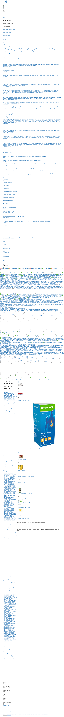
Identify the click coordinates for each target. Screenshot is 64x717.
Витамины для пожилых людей (8, 65)
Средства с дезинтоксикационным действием (13, 116)
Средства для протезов (53, 173)
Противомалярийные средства (56, 97)
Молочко (6, 219)
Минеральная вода (6, 30)
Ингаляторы (5, 228)
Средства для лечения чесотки (19, 133)
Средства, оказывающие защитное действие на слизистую (39, 379)
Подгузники (4, 208)
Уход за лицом (5, 169)
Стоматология (5, 111)
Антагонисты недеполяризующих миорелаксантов (24, 84)
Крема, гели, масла (20, 216)
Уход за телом (5, 161)
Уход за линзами (21, 58)
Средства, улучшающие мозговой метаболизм (10, 99)
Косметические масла (21, 163)
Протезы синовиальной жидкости (37, 130)
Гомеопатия (5, 54)
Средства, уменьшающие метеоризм (24, 48)
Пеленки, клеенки (27, 221)
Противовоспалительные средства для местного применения (10, 616)
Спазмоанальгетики (6, 70)
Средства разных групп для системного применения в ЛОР (10, 604)
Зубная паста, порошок (27, 219)
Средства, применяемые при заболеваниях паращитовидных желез (32, 107)
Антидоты (4, 116)
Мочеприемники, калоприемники (8, 254)
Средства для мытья (13, 219)
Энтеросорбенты (43, 50)
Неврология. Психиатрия (7, 117)
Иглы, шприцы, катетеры (26, 253)
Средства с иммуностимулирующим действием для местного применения (21, 125)
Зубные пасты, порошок (16, 173)
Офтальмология (5, 57)
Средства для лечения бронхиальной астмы (32, 139)
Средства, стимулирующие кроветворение (10, 72)
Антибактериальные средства (7, 150)
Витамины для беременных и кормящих (9, 64)
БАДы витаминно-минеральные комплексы (10, 175)
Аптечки (4, 234)
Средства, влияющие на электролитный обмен (25, 136)
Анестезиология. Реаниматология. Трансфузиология (11, 82)
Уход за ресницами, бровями (32, 170)
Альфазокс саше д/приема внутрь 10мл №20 (25, 387)
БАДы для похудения (6, 180)
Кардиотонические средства (14, 91)
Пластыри (4, 244)
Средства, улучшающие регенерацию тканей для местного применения (20, 114)
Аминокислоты (8, 37)
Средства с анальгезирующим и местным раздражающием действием (32, 77)
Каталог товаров (8, 379)
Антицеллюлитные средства (38, 163)
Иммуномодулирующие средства (25, 53)
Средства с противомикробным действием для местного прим (10, 574)
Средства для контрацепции (32, 149)
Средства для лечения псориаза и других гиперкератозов (46, 80)
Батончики (4, 37)
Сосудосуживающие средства (15, 127)
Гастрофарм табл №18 (22, 459)
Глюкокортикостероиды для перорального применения (22, 130)
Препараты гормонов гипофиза (55, 108)
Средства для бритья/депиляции (19, 156)
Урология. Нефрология (6, 141)
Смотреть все (2, 291)
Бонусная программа (44, 714)
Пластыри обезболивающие (7, 245)
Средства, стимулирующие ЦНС (33, 121)
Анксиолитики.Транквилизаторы (48, 119)
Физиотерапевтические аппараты (8, 227)
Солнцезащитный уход (6, 165)
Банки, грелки (5, 239)
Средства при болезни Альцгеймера (23, 120)
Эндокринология (5, 104)
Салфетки (4, 153)
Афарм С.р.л (6, 683)
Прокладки (4, 156)
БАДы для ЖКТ (5, 195)
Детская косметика (6, 217)
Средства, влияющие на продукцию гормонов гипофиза (12, 107)
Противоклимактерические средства (30, 147)
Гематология (5, 71)
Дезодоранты (12, 156)
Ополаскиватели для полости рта (8, 174)
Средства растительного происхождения (9, 102)
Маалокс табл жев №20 (22, 482)
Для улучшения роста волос (33, 160)
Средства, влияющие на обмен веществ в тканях (9, 636)
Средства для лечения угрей (37, 81)
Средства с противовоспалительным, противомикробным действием (25, 80)
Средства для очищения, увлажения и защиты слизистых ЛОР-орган (34, 124)
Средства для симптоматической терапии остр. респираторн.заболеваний (30, 140)
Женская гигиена (5, 154)
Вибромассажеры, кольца (12, 257)
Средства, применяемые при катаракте (54, 60)
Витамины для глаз (19, 64)
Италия (5, 697)
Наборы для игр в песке (17, 204)
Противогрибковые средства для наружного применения (43, 79)
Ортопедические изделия (7, 235)
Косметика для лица (6, 170)
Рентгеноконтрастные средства (8, 67)
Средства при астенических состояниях (53, 137)
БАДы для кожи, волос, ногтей (8, 192)
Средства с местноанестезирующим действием (40, 60)
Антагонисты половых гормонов (30, 108)
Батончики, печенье (6, 207)
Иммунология (5, 52)
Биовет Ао (6, 685)
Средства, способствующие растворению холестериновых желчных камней (9, 412)
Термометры (5, 225)
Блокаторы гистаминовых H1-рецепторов (9, 45)
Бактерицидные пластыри (28, 245)
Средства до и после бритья (34, 168)
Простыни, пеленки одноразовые (8, 238)
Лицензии (6, 1)
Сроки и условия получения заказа (8, 714)
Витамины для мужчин (55, 64)
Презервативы (5, 257)
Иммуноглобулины (6, 53)
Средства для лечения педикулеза (8, 133)
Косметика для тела (6, 163)
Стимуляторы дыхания (21, 85)
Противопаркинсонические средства (21, 121)
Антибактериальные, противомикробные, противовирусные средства (14, 96)
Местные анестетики (36, 84)
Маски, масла (17, 160)
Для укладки (27, 160)
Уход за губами (39, 170)
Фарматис (6, 691)
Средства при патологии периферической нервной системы (44, 120)
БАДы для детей (5, 179)
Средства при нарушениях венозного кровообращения (28, 91)
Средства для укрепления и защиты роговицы (10, 58)
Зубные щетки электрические (44, 173)
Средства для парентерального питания (9, 84)
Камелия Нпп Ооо (7, 687)
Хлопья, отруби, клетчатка (7, 32)
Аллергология (5, 44)
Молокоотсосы (5, 216)
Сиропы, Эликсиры (6, 94)
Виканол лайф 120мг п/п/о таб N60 (24, 395)
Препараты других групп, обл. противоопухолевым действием (32, 102)
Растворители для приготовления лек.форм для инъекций (12, 98)
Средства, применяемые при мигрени (9, 121)
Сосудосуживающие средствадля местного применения (30, 59)
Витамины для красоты (47, 64)
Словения (6, 699)
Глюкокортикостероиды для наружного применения (11, 81)
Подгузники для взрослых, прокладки (15, 253)
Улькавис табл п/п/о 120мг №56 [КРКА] (24, 502)
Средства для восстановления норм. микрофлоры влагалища (10, 671)
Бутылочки (4, 213)
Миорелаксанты (31, 120)
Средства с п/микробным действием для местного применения (44, 58)
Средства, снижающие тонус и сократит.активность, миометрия (46, 147)
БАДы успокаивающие (6, 198)
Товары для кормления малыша (8, 212)
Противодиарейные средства (9, 49)
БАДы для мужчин (6, 188)
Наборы (4, 157)
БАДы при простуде (6, 201)
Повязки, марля (5, 246)
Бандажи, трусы (10, 216)
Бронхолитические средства (7, 139)
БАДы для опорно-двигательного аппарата (10, 191)
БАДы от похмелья (6, 185)
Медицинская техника (6, 230)
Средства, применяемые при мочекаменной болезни (31, 144)
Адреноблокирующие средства (18, 90)
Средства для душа (34, 156)
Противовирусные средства (7, 60)
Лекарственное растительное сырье (15, 94)
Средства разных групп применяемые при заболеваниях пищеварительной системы (28, 49)
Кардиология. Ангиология (7, 88)
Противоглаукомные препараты (29, 58)
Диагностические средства (7, 66)
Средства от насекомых (29, 163)
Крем (3, 219)
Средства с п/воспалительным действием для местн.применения (50, 59)
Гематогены (5, 38)
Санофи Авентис (7, 690)
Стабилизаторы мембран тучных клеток (42, 45)
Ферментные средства (10, 50)
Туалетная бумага (9, 153)
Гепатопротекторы (6, 48)
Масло (9, 219)
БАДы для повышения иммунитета (8, 200)
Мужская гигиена (5, 166)
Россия (5, 698)
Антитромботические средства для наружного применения (31, 75)
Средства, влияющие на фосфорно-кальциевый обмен (18, 137)
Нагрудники (16, 213)
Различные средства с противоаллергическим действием (25, 45)
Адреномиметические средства (29, 90)
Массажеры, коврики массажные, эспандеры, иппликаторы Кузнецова (14, 224)
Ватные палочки (21, 153)
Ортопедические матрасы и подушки (23, 237)
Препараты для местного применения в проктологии (11, 110)
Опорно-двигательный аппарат (8, 86)
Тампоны (7, 156)
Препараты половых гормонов (8, 106)
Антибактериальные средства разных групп (29, 97)
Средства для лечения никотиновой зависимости (34, 119)
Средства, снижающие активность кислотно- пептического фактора (46, 51)
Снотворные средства (6, 119)
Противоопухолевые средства (48, 102)
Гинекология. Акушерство (7, 146)
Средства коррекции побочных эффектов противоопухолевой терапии (10, 547)
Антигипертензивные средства (48, 90)
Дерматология (5, 76)
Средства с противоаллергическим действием (9, 486)
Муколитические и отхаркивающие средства (10, 140)
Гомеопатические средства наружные (36, 56)
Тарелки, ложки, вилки (10, 213)
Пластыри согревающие (20, 245)
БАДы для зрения (5, 186)
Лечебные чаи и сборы (25, 94)
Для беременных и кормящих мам (8, 214)
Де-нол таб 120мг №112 (22, 470)
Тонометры (4, 231)
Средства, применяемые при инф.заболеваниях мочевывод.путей (10, 663)
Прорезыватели (5, 211)
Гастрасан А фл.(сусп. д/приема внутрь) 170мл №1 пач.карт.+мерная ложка (30, 448)
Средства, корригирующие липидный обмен (10, 136)
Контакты (6, 2)
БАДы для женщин (6, 183)
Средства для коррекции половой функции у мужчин (48, 144)
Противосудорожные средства (11, 122)
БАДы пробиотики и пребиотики (8, 182)
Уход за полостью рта (6, 171)
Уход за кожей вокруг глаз (23, 170)
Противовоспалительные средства (8, 79)
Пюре (12, 207)
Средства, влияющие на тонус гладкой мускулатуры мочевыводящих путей (31, 143)
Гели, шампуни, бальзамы (25, 168)
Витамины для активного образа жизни (9, 176)
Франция (6, 701)
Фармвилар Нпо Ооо (8, 692)
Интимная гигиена (28, 156)
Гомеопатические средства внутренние (9, 56)
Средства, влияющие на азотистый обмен (50, 143)
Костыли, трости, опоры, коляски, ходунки (37, 253)
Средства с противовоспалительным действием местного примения (9, 674)
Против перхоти (22, 160)
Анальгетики (5, 68)
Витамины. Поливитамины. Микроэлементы (10, 62)
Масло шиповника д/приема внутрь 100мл (25, 493)
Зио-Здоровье (7, 686)
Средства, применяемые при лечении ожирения (41, 136)
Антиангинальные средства (38, 90)
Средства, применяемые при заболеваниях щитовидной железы (9, 559)
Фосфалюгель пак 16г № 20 (22, 513)
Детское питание (5, 205)
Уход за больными (6, 252)
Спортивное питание (6, 35)
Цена (19, 381)
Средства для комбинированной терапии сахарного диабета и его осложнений (26, 106)
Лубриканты (21, 257)
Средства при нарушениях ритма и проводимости (45, 91)
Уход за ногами (15, 163)
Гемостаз (4, 73)
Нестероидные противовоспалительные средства (9, 625)
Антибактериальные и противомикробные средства (44, 98)
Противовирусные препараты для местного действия (11, 78)
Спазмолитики (11, 70)
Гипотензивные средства (39, 92)
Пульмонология (5, 138)
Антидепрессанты (14, 120)
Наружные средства (6, 87)
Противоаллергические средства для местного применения (22, 60)
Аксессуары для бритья (42, 156)
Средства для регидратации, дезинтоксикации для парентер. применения (9, 503)
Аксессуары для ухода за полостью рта (32, 174)
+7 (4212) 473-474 (6, 705)
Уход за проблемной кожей (14, 170)
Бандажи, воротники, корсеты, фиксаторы (9, 237)
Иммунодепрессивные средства (14, 53)
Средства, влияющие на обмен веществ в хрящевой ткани (36, 137)
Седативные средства (13, 597)
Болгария (6, 695)
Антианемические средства (21, 72)
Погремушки (11, 204)
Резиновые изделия (6, 258)
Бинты (4, 241)
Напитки (4, 41)
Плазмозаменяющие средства (45, 84)
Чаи (3, 42)
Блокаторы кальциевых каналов (8, 90)
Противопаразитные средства (8, 132)
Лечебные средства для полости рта (20, 174)
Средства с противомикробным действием (51, 77)
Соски (19, 213)
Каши (10, 207)
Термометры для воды (6, 221)
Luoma (4, 251)
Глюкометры (5, 222)
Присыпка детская (20, 219)
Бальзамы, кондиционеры (10, 160)
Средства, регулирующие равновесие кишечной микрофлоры (24, 51)
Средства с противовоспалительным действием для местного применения (31, 113)
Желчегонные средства (34, 48)
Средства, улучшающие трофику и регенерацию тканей (45, 78)
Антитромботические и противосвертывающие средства (12, 75)
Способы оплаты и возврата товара (20, 714)
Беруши (4, 260)
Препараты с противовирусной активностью (43, 97)
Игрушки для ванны (6, 204)
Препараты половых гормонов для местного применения (29, 148)
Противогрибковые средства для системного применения (12, 97)
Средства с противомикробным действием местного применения (17, 149)
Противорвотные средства (13, 48)
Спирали (17, 257)
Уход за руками (45, 163)
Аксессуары (13, 211)
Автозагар (11, 163)
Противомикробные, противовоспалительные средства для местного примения (47, 125)
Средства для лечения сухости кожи (26, 81)
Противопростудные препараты (8, 130)
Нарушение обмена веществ (7, 134)
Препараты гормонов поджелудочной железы (17, 108)
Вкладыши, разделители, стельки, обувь (35, 237)
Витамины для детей (39, 64)
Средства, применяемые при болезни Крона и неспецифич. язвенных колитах (27, 50)
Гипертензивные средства (8, 513)
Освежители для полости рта (7, 173)
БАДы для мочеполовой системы (8, 197)
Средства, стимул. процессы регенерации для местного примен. (10, 433)
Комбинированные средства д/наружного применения (12, 77)
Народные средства (6, 93)
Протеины (13, 37)
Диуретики (7, 91)
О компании (7, 0)
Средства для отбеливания (34, 173)
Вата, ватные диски (15, 153)
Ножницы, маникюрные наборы (46, 221)
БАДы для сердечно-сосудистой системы (9, 189)
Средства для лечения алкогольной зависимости (18, 119)
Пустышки (9, 211)
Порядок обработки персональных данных (33, 714)
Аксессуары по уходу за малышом (8, 220)
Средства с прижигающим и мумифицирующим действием (24, 79)
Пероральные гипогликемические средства (43, 108)
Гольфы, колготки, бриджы (7, 249)
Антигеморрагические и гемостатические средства (49, 75)
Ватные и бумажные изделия (7, 152)
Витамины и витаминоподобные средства (29, 65)
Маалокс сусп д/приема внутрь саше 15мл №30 (26, 476)
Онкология (4, 101)
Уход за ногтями (51, 163)
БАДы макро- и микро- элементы (8, 177)
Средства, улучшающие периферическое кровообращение (24, 92)
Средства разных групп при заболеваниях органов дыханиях (50, 139)
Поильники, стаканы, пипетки (49, 253)
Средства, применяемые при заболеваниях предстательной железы (10, 658)
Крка (5, 689)
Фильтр (9, 389)
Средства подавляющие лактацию (43, 149)
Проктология (5, 109)
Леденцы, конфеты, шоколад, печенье (9, 29)
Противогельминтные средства (30, 133)
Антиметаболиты (19, 102)
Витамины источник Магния (17, 65)
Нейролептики (57, 120)
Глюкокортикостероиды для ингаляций (18, 139)
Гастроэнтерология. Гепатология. (8, 46)
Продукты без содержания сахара (8, 33)
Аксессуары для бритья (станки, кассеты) (9, 168)
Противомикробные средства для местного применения (36, 126)
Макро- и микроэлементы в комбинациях (29, 64)
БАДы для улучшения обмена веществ (9, 194)
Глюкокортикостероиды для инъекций (49, 130)
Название (20, 382)
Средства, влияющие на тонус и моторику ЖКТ (10, 402)
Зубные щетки (38, 221)
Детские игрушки (5, 203)
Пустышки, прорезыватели (7, 209)
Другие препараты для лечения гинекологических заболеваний (13, 147)
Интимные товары (6, 256)
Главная (4, 379)
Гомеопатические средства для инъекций (23, 56)
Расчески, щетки (33, 221)
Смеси (14, 207)
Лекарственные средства (15, 379)
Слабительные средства (42, 48)
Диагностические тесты (6, 248)
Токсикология (5, 115)
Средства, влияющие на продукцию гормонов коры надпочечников (50, 106)
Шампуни (4, 160)
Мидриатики (5, 61)
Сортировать (6, 389)
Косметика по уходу (6, 253)
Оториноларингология (6, 123)
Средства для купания (14, 221)
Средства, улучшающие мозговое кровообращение (46, 121)
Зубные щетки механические (25, 173)
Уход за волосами (6, 159)
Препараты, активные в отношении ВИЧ (28, 98)
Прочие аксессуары (21, 221)
